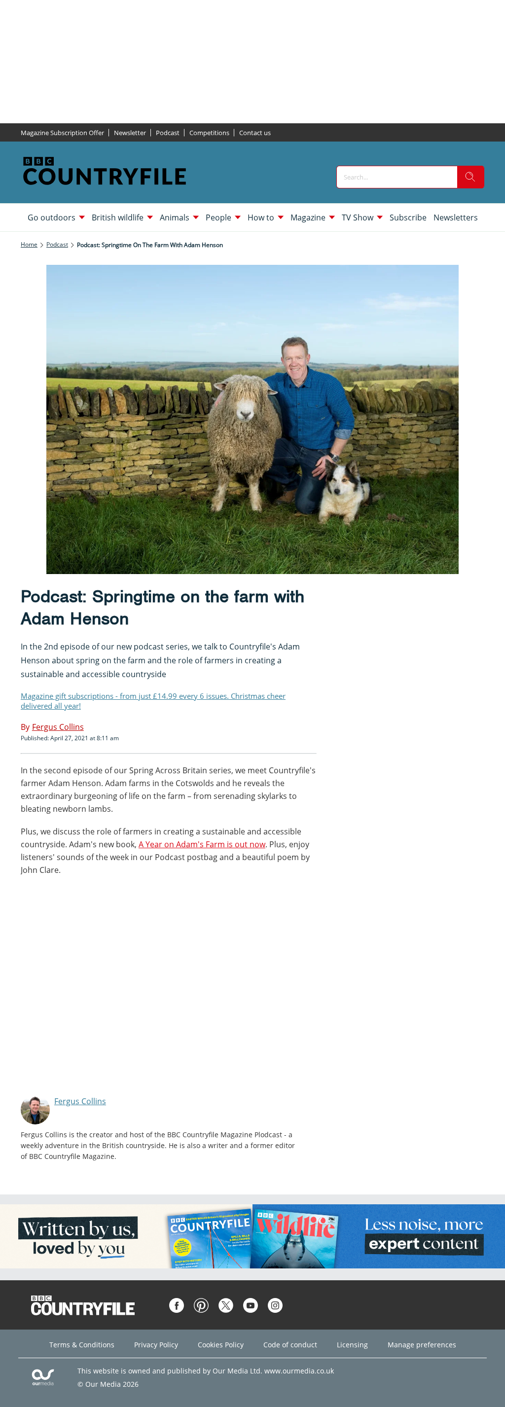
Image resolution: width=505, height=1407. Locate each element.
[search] (470, 177)
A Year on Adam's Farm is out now (202, 844)
